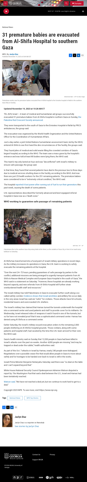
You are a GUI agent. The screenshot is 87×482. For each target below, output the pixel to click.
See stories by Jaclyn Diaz (27, 426)
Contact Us (36, 455)
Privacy (52, 455)
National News (7, 27)
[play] (6, 11)
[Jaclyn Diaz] (7, 420)
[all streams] (83, 11)
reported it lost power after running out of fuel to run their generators (46, 184)
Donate (77, 3)
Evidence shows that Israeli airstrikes (41, 296)
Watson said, (9, 382)
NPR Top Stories (32, 398)
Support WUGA (37, 460)
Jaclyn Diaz (13, 54)
